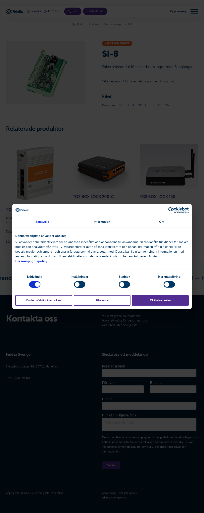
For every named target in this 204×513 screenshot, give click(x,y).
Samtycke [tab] (42, 221)
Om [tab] (161, 221)
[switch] (79, 284)
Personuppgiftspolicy (31, 261)
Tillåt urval (102, 300)
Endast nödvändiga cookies (43, 300)
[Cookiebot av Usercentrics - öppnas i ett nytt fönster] (171, 210)
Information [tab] (102, 221)
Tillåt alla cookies (160, 300)
